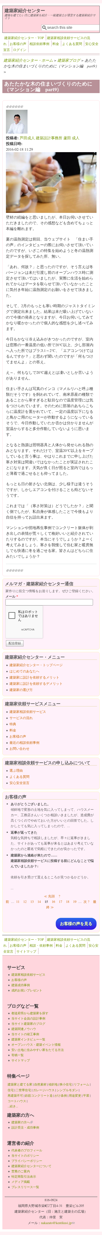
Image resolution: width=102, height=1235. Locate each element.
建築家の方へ (22, 1122)
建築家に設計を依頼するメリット (34, 677)
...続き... (13, 1106)
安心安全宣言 (19, 782)
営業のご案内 (20, 1171)
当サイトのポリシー (25, 1155)
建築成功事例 (20, 985)
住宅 (11, 1090)
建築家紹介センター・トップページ (36, 665)
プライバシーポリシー (26, 1161)
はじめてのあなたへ (24, 671)
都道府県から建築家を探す (29, 1013)
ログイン (19, 49)
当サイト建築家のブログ (28, 1023)
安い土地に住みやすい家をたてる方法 (37, 1050)
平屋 (86, 1095)
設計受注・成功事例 (25, 1127)
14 (39, 901)
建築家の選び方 (21, 689)
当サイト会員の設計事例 (28, 1018)
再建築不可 (15, 1095)
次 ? (86, 901)
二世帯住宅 (23, 1090)
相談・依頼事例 (41, 945)
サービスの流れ (21, 717)
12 (25, 901)
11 (17, 901)
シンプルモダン (67, 1090)
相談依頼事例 (39, 43)
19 (74, 901)
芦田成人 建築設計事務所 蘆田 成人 (49, 137)
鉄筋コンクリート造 (39, 1095)
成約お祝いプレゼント (26, 990)
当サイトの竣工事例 (25, 1034)
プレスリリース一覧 (25, 1187)
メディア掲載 (20, 1182)
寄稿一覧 (17, 1055)
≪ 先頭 (49, 896)
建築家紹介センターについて (31, 1166)
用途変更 (75, 1095)
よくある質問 (72, 43)
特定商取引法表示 (23, 1176)
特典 (12, 724)
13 (32, 901)
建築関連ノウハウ (23, 1029)
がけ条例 (61, 1095)
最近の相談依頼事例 (24, 742)
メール (11, 596)
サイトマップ (26, 951)
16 (53, 901)
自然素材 (40, 1084)
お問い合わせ (19, 748)
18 (67, 901)
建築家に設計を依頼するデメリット (36, 683)
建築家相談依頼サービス (27, 711)
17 (60, 901)
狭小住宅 (66, 1084)
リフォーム (81, 1084)
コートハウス (17, 1101)
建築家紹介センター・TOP (24, 37)
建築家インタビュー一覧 (28, 1039)
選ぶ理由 (16, 770)
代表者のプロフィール (26, 1150)
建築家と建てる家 (20, 1084)
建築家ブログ (68, 60)
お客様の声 (18, 43)
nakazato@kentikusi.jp (57, 1222)
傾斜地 (53, 1084)
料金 (55, 43)
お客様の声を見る (76, 923)
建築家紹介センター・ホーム (28, 60)
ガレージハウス (44, 1090)
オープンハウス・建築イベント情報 (36, 1044)
